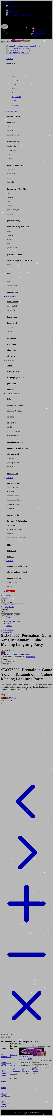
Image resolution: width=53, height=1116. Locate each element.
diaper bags (12, 350)
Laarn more (30, 657)
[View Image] (1, 1032)
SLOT (3, 1088)
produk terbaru (13, 116)
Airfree (15, 84)
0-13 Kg (10, 327)
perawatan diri (12, 508)
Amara (14, 92)
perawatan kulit (12, 487)
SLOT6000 (5, 1048)
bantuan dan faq (13, 1064)
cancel (4, 609)
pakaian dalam (12, 248)
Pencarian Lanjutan (8, 607)
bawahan (10, 197)
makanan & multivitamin (17, 448)
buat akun (10, 623)
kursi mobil (12, 323)
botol (9, 399)
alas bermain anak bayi (17, 572)
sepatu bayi (11, 170)
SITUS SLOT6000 (5, 1055)
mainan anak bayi (14, 578)
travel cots (11, 344)
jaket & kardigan (13, 210)
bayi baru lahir (12, 306)
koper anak (12, 317)
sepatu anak (11, 174)
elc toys (9, 586)
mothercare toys (12, 582)
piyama (9, 154)
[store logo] (20, 42)
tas (8, 127)
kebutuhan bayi (13, 142)
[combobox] (12, 605)
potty (9, 545)
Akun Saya (5, 595)
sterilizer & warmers (15, 405)
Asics (14, 101)
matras (10, 389)
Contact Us (35, 36)
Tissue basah (11, 525)
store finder (26, 50)
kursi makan (12, 474)
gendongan (11, 338)
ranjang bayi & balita (16, 377)
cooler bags (11, 467)
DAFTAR (39, 32)
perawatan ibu (13, 515)
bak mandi (11, 551)
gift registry (26, 15)
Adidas (15, 80)
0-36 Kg (10, 331)
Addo (14, 76)
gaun (8, 201)
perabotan (11, 383)
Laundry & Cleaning (14, 529)
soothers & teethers (15, 411)
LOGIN (38, 28)
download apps (27, 6)
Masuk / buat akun (13, 621)
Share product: (6, 700)
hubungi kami (13, 1056)
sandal (9, 178)
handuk (10, 557)
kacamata (10, 131)
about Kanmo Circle (32, 46)
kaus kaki (10, 182)
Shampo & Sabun (13, 496)
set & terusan (11, 150)
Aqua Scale (16, 97)
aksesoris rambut (13, 135)
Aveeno (15, 105)
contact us (25, 53)
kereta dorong (13, 302)
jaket (8, 243)
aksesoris (10, 214)
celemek (10, 417)
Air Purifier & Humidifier (16, 538)
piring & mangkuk (13, 431)
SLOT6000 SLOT (5, 1064)
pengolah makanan (15, 442)
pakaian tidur (11, 146)
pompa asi (10, 458)
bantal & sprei (13, 371)
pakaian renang (13, 221)
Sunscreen (10, 492)
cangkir (9, 427)
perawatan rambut (13, 500)
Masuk (4, 598)
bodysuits (10, 158)
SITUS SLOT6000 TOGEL (5, 1104)
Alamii (14, 88)
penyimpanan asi (13, 463)
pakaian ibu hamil (14, 254)
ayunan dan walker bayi (17, 566)
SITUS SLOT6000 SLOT (5, 1073)
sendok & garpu (12, 435)
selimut (10, 366)
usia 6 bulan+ (12, 310)
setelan (9, 206)
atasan (9, 193)
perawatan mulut (13, 504)
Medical (10, 534)
